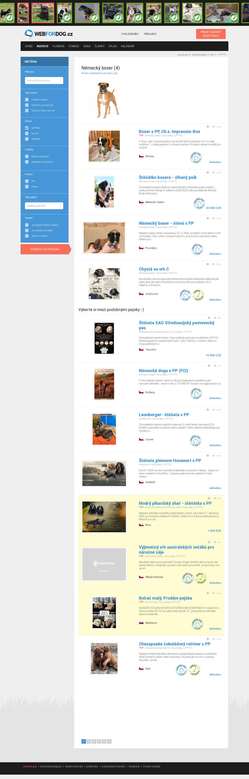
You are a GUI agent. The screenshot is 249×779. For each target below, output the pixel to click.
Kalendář (127, 46)
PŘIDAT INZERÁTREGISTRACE (211, 33)
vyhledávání (129, 34)
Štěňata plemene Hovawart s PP (170, 460)
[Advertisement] (186, 94)
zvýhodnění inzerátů (113, 766)
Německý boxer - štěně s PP (166, 223)
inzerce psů (30, 766)
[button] (44, 80)
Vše (212, 54)
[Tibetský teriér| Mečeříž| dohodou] (64, 13)
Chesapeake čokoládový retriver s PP (175, 644)
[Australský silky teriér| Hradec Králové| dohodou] (113, 13)
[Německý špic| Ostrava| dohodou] (43, 13)
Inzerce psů (183, 54)
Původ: (28, 121)
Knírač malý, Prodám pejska (165, 598)
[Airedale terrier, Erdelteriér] (63, 84)
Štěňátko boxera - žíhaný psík (168, 177)
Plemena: (29, 72)
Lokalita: (29, 149)
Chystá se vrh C (154, 269)
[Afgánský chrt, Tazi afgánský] (63, 80)
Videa (86, 46)
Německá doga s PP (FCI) (163, 370)
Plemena (58, 46)
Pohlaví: (29, 174)
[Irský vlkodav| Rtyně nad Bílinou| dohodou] (222, 13)
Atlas (113, 46)
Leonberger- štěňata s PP (164, 414)
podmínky (92, 766)
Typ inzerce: (31, 93)
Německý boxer (199, 54)
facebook (134, 766)
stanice (74, 46)
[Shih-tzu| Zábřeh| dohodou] (134, 13)
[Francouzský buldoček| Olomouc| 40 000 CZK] (153, 13)
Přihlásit (150, 34)
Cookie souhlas (151, 766)
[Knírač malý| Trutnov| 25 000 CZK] (23, 13)
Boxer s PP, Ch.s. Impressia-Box (169, 131)
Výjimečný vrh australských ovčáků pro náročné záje (176, 550)
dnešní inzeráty (74, 766)
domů (29, 46)
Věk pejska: (31, 197)
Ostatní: (29, 218)
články (100, 46)
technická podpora (51, 766)
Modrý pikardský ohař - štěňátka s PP (175, 503)
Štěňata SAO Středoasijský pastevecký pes (176, 325)
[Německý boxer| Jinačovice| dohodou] (192, 13)
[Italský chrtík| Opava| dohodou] (172, 13)
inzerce (42, 46)
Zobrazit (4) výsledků (44, 249)
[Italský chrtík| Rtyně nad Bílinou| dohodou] (87, 13)
